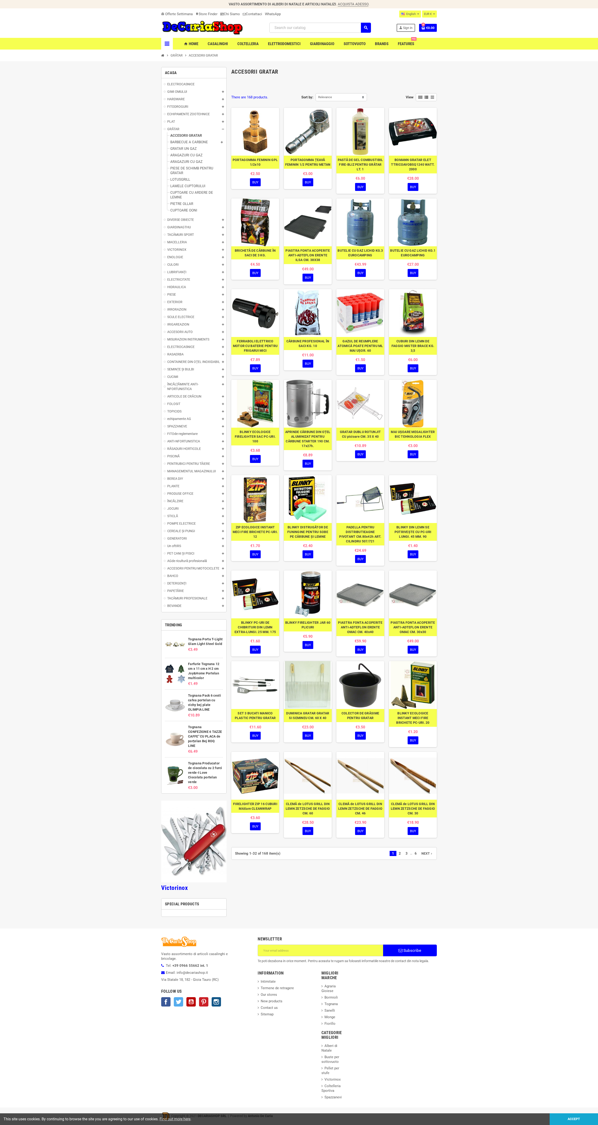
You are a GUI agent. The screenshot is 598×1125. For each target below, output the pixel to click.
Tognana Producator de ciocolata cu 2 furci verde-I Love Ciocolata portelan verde (205, 772)
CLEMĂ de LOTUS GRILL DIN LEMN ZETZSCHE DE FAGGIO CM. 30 (413, 808)
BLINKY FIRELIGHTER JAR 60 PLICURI (308, 625)
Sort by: (307, 97)
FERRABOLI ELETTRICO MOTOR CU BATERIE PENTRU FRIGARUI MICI (255, 345)
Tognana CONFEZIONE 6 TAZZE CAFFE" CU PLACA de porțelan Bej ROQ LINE (205, 736)
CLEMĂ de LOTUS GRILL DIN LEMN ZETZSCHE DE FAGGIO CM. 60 (308, 808)
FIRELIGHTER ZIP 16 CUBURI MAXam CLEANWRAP (255, 806)
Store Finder (206, 14)
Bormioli (331, 997)
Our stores (269, 994)
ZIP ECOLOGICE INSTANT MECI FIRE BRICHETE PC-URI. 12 (255, 531)
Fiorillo (329, 1023)
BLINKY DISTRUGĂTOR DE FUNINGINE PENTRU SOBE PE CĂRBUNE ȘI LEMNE (307, 531)
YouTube (191, 1002)
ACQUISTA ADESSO (353, 4)
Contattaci (254, 14)
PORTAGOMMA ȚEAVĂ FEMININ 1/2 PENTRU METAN (308, 162)
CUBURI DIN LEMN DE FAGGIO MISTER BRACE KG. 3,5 (413, 345)
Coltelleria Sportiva (331, 1088)
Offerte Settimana (177, 14)
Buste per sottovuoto (330, 1059)
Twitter (178, 1002)
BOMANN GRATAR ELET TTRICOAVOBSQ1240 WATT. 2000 (412, 164)
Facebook (166, 1002)
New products (271, 1001)
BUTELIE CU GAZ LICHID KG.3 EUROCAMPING (360, 253)
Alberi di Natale (329, 1048)
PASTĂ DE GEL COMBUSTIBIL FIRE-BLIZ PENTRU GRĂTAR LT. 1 (360, 164)
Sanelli (329, 1010)
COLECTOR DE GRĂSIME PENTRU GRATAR (360, 715)
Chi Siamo (232, 14)
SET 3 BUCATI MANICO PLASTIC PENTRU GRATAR (255, 715)
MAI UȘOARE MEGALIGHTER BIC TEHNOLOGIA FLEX (413, 434)
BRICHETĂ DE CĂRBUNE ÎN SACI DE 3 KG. (255, 253)
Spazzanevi (333, 1097)
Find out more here (175, 1119)
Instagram (216, 1002)
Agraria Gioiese (328, 988)
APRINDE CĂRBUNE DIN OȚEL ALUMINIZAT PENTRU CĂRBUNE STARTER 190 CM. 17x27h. (308, 439)
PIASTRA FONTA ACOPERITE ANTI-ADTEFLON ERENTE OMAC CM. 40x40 (360, 627)
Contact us (269, 1008)
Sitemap (267, 1014)
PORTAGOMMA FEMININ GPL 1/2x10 (255, 162)
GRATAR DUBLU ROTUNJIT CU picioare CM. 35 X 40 (360, 434)
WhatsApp (273, 14)
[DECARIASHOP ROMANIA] (202, 27)
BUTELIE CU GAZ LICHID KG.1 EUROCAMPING (412, 253)
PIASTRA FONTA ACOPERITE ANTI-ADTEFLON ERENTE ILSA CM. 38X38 (307, 255)
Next (427, 853)
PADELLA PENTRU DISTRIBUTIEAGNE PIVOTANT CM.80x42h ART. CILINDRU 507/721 (360, 534)
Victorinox (174, 887)
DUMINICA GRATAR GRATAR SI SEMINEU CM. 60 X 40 (307, 715)
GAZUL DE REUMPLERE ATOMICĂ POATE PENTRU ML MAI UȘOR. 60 (360, 345)
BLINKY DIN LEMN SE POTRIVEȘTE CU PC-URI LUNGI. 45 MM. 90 (413, 531)
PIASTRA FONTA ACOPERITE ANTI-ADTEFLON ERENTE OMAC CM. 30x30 (413, 627)
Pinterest (203, 1002)
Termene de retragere (277, 988)
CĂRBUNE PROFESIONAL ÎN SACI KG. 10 (307, 343)
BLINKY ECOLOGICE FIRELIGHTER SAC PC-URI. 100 (255, 436)
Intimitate (268, 981)
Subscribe (411, 950)
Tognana (331, 1004)
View (409, 97)
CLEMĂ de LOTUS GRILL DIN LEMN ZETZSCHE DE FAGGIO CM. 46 (360, 808)
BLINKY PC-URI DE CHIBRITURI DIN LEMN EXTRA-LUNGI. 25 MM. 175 (255, 627)
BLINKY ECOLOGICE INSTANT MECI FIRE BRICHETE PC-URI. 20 (412, 717)
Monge (329, 1017)
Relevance (325, 97)
